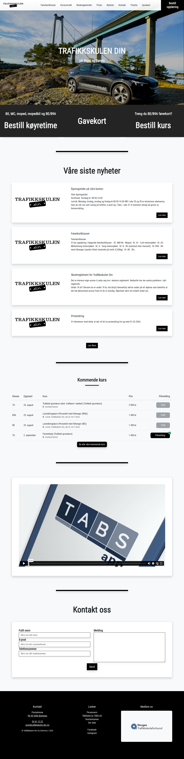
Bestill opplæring (172, 5)
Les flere (92, 345)
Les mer (162, 215)
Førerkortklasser (48, 5)
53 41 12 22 (37, 721)
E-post (22, 639)
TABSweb (86, 715)
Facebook (92, 729)
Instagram (92, 733)
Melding (98, 630)
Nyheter (110, 5)
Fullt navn (24, 630)
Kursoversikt (66, 5)
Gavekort (146, 5)
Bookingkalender (84, 5)
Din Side (92, 722)
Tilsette (133, 5)
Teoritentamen (92, 719)
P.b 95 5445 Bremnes (37, 715)
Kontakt (122, 5)
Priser (99, 5)
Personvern (92, 712)
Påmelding (162, 435)
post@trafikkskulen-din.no (37, 725)
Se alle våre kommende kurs (92, 444)
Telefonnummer (28, 649)
